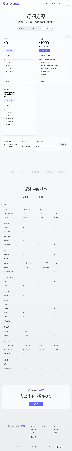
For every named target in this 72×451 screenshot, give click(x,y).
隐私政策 (56, 432)
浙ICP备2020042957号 (28, 447)
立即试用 (9, 50)
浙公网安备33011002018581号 (43, 447)
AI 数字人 (33, 432)
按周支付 (22, 28)
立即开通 (44, 50)
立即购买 (63, 144)
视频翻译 (33, 429)
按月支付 (34, 28)
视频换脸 (33, 434)
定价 (43, 429)
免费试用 (36, 404)
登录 (60, 4)
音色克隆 (33, 437)
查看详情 (6, 81)
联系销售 (9, 100)
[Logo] (10, 3)
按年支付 (48, 28)
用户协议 (56, 429)
